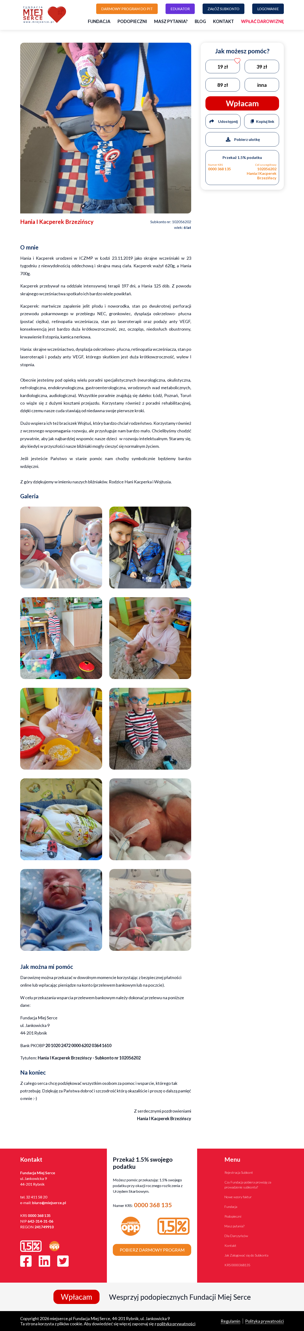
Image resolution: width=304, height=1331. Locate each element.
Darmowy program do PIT (127, 9)
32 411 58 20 (36, 1197)
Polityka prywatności (264, 1321)
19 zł (222, 66)
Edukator (180, 9)
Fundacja (99, 21)
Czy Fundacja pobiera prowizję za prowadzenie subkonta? (247, 1184)
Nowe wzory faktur (238, 1197)
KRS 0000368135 (237, 1265)
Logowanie (268, 9)
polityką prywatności (176, 1323)
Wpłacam (76, 1296)
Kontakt (223, 21)
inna (262, 85)
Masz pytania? (171, 21)
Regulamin (230, 1321)
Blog (200, 21)
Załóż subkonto (223, 9)
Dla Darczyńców (236, 1236)
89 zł (222, 85)
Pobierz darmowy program (152, 1249)
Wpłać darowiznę (262, 21)
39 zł (261, 66)
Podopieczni (132, 21)
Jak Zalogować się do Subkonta (246, 1255)
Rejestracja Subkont (238, 1172)
